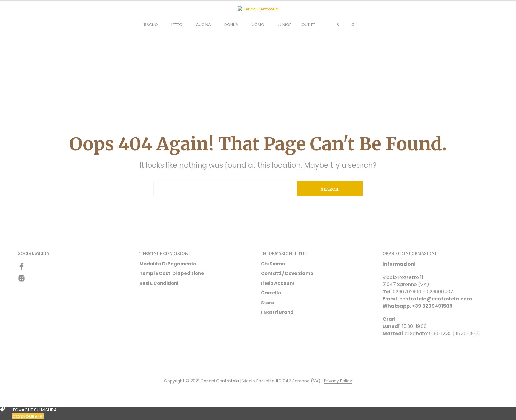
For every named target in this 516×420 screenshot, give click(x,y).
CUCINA (203, 25)
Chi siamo (273, 264)
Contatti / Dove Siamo (287, 273)
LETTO (176, 25)
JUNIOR (285, 25)
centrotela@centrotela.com (435, 298)
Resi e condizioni (158, 283)
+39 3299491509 (432, 306)
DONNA (231, 25)
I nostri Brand (277, 312)
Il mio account (278, 283)
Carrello (271, 293)
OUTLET (308, 25)
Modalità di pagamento (167, 264)
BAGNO (151, 25)
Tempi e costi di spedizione (171, 273)
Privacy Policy (338, 381)
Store (267, 303)
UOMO (258, 25)
